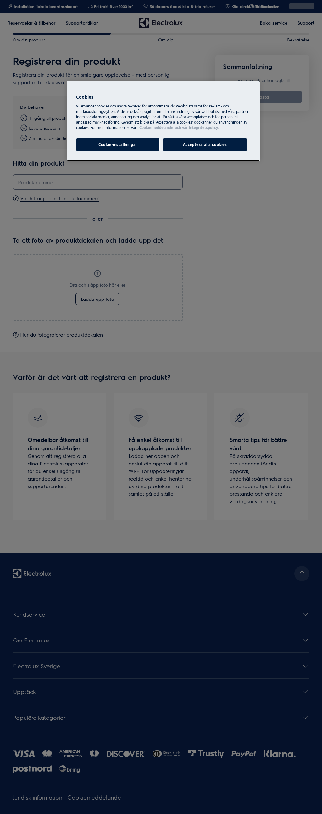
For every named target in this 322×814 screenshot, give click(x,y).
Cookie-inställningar (117, 144)
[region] (163, 121)
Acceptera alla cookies (205, 144)
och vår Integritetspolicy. (197, 127)
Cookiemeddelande (156, 127)
